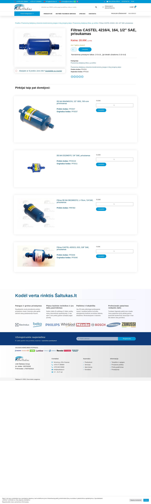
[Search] (96, 7)
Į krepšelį (85, 49)
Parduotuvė (48, 13)
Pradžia (17, 23)
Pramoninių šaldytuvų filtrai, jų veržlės (85, 23)
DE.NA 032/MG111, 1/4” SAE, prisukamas (73, 155)
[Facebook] (104, 1)
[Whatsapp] (75, 1)
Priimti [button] (146, 500)
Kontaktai (92, 13)
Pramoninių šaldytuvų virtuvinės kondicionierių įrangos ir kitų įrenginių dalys (46, 23)
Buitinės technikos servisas (66, 13)
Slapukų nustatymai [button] (135, 500)
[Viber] (77, 1)
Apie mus (82, 13)
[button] (72, 76)
